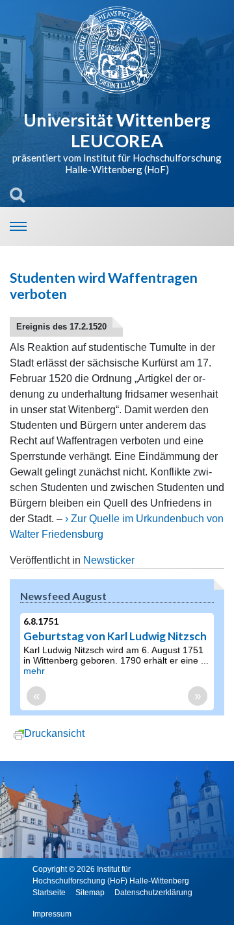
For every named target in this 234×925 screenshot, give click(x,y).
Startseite (49, 892)
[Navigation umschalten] (18, 226)
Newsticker (109, 560)
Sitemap (90, 892)
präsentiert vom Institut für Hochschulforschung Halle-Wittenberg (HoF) (117, 163)
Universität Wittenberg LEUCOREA (117, 130)
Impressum (52, 914)
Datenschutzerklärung (153, 892)
